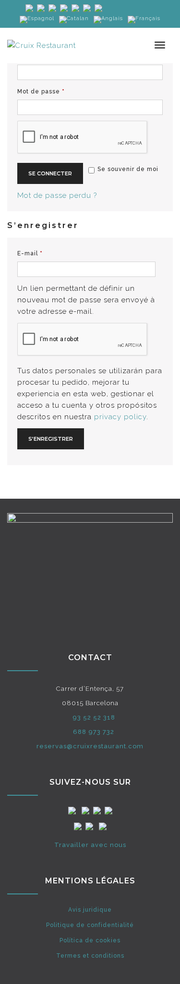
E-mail (47, 253)
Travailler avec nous (90, 844)
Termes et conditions (90, 955)
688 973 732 (93, 731)
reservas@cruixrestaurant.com (90, 746)
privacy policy (120, 416)
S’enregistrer (50, 438)
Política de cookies (90, 940)
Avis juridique (90, 909)
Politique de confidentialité (90, 925)
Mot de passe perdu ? (57, 195)
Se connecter (50, 173)
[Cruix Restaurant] (41, 45)
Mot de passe (58, 91)
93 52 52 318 (93, 717)
